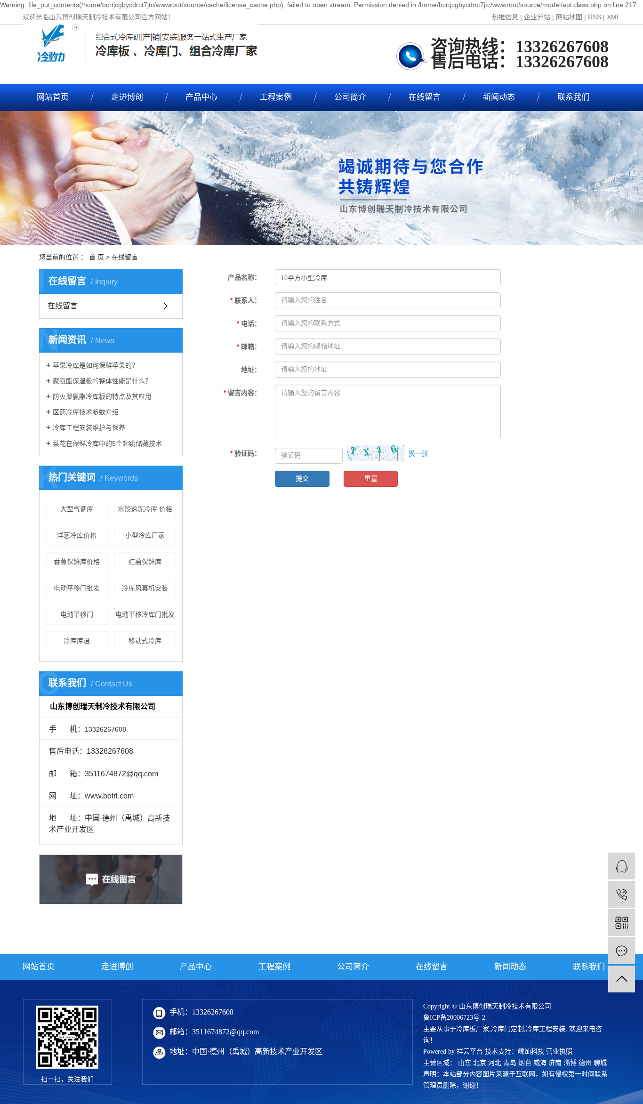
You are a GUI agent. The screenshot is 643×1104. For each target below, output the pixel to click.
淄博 (570, 1062)
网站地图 (569, 17)
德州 (585, 1062)
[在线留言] (621, 950)
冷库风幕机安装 (145, 588)
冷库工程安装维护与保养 (89, 427)
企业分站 (537, 17)
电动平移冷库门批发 (145, 614)
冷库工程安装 (545, 1028)
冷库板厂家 (472, 1028)
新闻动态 (499, 97)
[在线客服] (621, 866)
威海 (540, 1062)
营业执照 (559, 1051)
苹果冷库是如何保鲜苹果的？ (95, 365)
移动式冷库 (145, 641)
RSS (594, 17)
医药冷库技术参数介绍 (86, 412)
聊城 (600, 1062)
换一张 (418, 453)
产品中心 (201, 97)
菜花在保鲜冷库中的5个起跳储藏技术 (107, 443)
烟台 (524, 1062)
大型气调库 (76, 509)
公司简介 (350, 97)
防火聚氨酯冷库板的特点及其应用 (102, 396)
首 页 (96, 257)
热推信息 (505, 17)
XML (613, 17)
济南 (555, 1062)
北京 (479, 1062)
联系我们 (573, 97)
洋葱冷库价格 (76, 535)
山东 (464, 1062)
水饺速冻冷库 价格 (145, 509)
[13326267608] (621, 894)
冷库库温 (77, 641)
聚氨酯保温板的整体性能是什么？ (102, 381)
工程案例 (276, 97)
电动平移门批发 (77, 588)
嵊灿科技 (531, 1051)
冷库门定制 (507, 1028)
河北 (494, 1062)
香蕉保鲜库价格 (77, 561)
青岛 (509, 1062)
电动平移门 (76, 614)
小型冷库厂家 (145, 535)
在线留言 (425, 97)
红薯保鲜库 (145, 561)
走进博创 (127, 97)
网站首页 (53, 97)
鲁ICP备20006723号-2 (454, 1017)
